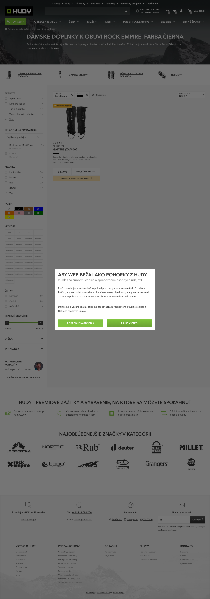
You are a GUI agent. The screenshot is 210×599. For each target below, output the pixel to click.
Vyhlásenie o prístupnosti (69, 578)
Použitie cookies (135, 307)
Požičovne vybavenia (149, 551)
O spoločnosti (21, 551)
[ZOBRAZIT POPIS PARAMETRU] (35, 129)
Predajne (95, 3)
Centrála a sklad (187, 559)
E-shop (183, 555)
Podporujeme (21, 567)
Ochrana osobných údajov (72, 311)
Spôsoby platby (64, 571)
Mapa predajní (28, 519)
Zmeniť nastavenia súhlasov (70, 582)
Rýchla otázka (186, 563)
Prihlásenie (181, 11)
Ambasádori (21, 563)
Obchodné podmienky (67, 555)
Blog (67, 3)
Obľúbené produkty (174, 11)
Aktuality (80, 3)
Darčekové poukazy (148, 559)
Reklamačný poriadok (67, 563)
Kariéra (19, 571)
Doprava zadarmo (23, 411)
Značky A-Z (152, 3)
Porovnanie (167, 11)
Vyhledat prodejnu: (17, 137)
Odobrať (71, 94)
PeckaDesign (118, 592)
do (41, 323)
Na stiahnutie (110, 551)
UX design (90, 592)
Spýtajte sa (109, 555)
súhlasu (172, 530)
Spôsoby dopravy (65, 567)
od (7, 323)
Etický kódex (21, 555)
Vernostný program (130, 3)
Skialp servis (145, 555)
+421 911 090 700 (82, 512)
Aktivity (56, 3)
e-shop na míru (103, 592)
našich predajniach (128, 414)
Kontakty (110, 3)
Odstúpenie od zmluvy (67, 559)
